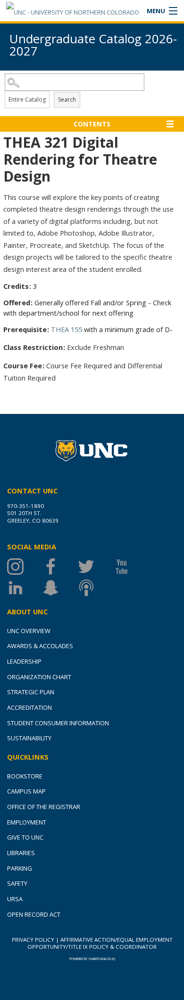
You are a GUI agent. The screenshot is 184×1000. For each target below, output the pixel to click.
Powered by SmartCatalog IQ (92, 959)
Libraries (21, 853)
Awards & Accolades (40, 646)
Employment (26, 822)
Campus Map (26, 791)
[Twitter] (95, 566)
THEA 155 (66, 329)
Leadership (24, 661)
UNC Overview (28, 631)
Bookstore (24, 776)
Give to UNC (25, 837)
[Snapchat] (60, 587)
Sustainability (29, 738)
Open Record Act (33, 914)
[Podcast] (95, 587)
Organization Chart (39, 677)
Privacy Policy (33, 939)
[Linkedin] (24, 587)
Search (67, 99)
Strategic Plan (30, 692)
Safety (17, 883)
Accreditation (29, 707)
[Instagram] (24, 566)
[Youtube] (131, 566)
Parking (19, 868)
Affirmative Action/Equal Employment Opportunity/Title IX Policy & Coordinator (100, 943)
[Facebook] (60, 566)
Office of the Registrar (43, 806)
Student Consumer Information (58, 723)
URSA (15, 899)
